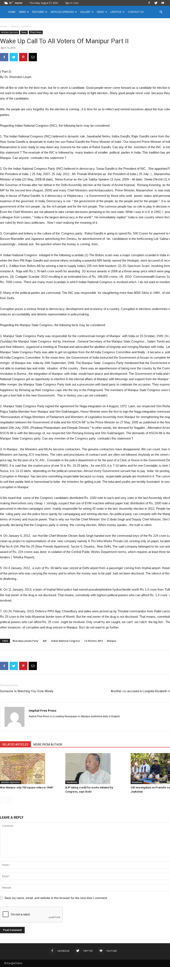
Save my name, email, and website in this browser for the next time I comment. (56, 898)
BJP (45, 640)
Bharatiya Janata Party (25, 640)
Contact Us (135, 12)
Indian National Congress (65, 640)
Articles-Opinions (62, 12)
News (24, 32)
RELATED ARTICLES (15, 744)
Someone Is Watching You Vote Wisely (26, 691)
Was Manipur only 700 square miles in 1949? (26, 787)
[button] (161, 12)
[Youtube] (163, 3)
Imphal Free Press (42, 710)
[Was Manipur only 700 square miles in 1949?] (30, 768)
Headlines (72, 782)
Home (11, 12)
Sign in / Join (72, 2)
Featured (38, 12)
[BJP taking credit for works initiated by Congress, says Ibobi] (95, 768)
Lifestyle (115, 12)
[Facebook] (149, 3)
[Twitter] (156, 3)
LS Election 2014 (93, 640)
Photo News (35, 32)
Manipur (112, 640)
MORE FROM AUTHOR (47, 744)
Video (100, 12)
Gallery (85, 12)
